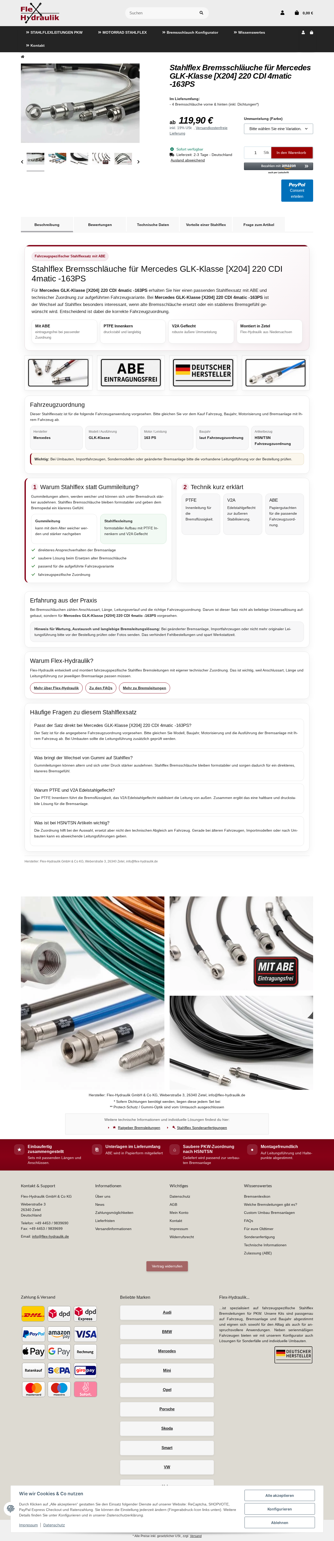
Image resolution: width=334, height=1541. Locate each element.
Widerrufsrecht (182, 1237)
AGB (173, 1204)
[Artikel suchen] (201, 13)
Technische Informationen (265, 1245)
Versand (196, 1536)
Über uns (102, 1196)
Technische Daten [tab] (153, 225)
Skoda (167, 1428)
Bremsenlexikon (257, 1196)
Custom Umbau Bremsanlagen (269, 1212)
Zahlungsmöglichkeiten (114, 1212)
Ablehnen (279, 1522)
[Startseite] (22, 56)
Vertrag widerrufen (167, 1266)
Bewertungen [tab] (100, 225)
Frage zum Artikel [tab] (258, 225)
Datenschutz (54, 1525)
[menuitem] (54, 32)
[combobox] (278, 129)
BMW (167, 1331)
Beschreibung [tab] (46, 225)
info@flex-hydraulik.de (50, 1236)
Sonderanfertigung (259, 1237)
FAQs (248, 1221)
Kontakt (176, 1221)
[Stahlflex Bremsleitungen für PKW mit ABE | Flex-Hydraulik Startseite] (40, 13)
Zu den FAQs (100, 688)
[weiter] (138, 162)
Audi (167, 1312)
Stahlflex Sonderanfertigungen (202, 1128)
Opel (167, 1389)
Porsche (167, 1409)
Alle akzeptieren (279, 1495)
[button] (282, 13)
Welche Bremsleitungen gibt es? (270, 1204)
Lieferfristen (105, 1221)
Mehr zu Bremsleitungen (144, 688)
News (99, 1204)
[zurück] (22, 162)
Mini (167, 1370)
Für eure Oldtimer (258, 1229)
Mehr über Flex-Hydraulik (56, 688)
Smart (167, 1447)
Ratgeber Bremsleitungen (139, 1128)
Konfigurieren (279, 1509)
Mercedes (167, 1351)
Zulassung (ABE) (258, 1253)
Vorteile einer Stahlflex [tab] (206, 225)
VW (167, 1467)
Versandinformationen (113, 1229)
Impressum (28, 1525)
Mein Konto (179, 1212)
